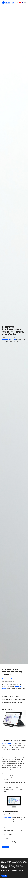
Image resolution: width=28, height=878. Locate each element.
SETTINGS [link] (3, 867)
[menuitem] (16, 3)
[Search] (16, 3)
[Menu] (25, 3)
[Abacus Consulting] (11, 3)
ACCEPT (4, 875)
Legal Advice (20, 873)
